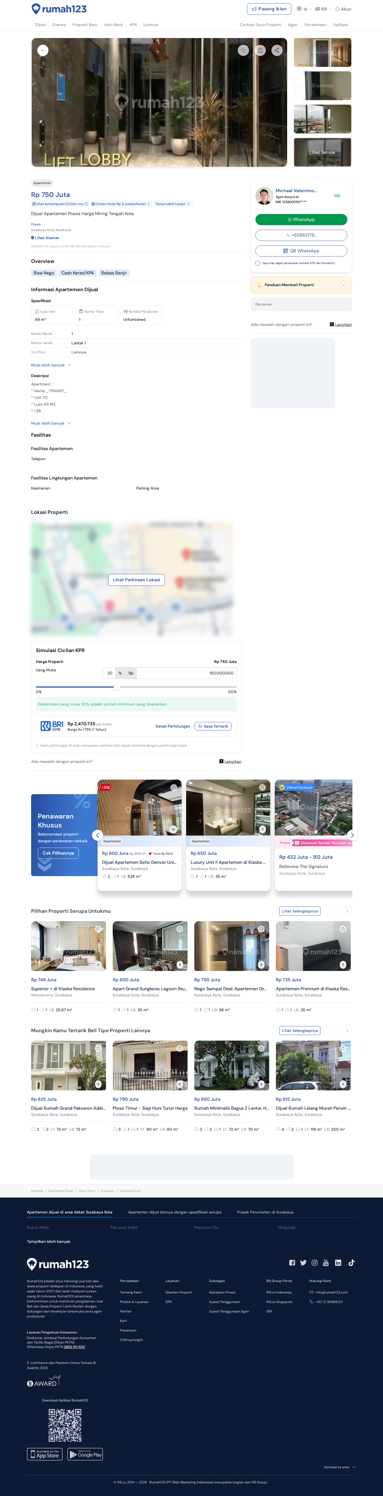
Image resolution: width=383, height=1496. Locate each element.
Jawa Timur (87, 1191)
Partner (125, 1311)
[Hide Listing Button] (243, 50)
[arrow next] (352, 835)
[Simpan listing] (173, 787)
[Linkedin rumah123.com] (338, 1262)
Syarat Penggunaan (224, 1302)
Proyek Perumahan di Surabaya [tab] (265, 1212)
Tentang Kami (131, 1292)
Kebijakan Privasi (222, 1292)
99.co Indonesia (279, 1292)
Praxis (36, 224)
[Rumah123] (59, 9)
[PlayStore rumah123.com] (85, 1454)
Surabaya (107, 1191)
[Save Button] (260, 50)
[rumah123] (58, 1265)
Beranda (37, 1191)
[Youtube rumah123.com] (325, 1262)
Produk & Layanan (134, 1302)
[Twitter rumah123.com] (303, 1262)
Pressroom (128, 1330)
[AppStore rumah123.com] (45, 1454)
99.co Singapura (279, 1302)
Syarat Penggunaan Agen (229, 1311)
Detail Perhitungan (173, 726)
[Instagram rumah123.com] (314, 1262)
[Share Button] (277, 50)
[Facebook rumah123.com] (292, 1262)
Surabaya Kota (130, 1191)
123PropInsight (131, 1340)
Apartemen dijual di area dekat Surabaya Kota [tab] (69, 1212)
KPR (169, 1302)
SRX (269, 1311)
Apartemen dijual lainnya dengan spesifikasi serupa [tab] (175, 1212)
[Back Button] (43, 50)
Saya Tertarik (216, 726)
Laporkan (233, 761)
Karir (123, 1321)
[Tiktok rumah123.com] (351, 1262)
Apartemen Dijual (61, 1191)
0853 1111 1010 (74, 1347)
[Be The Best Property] (337, 195)
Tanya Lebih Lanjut (170, 204)
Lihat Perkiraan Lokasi (136, 580)
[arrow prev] (97, 835)
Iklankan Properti (179, 1292)
